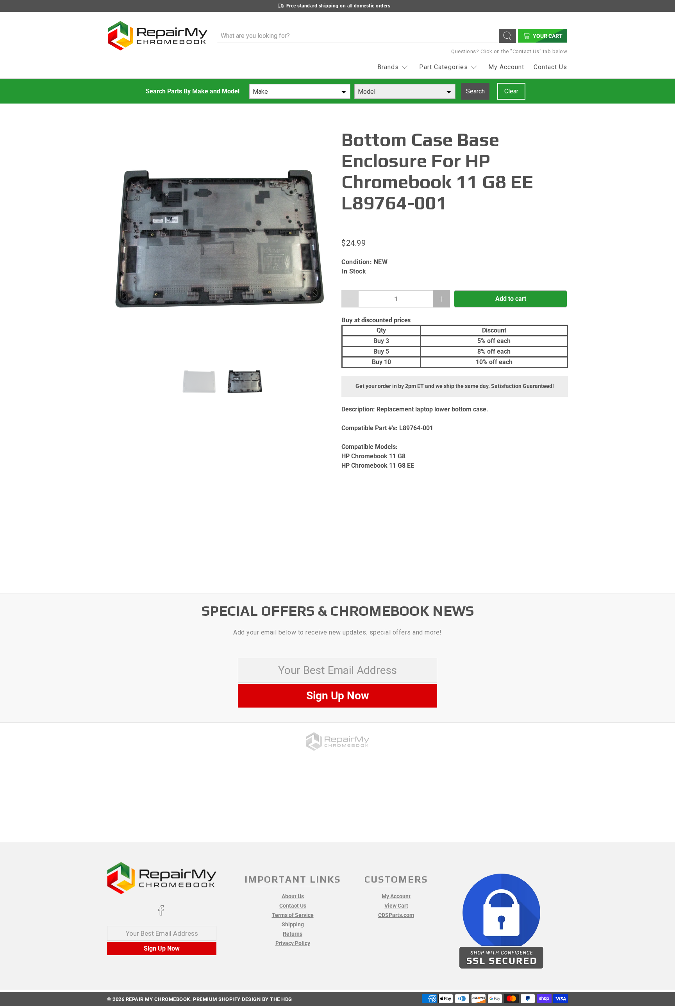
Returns (292, 934)
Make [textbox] (260, 91)
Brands (388, 67)
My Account (506, 67)
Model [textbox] (366, 91)
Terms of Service (293, 915)
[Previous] (119, 242)
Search (475, 91)
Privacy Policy (292, 943)
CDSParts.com (396, 915)
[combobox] (299, 91)
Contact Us (550, 67)
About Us (293, 896)
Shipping (293, 924)
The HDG (281, 999)
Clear (511, 91)
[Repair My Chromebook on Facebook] (160, 914)
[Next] (321, 242)
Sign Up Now (337, 695)
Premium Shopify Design (227, 999)
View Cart (396, 906)
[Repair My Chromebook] (157, 35)
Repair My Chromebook (158, 999)
